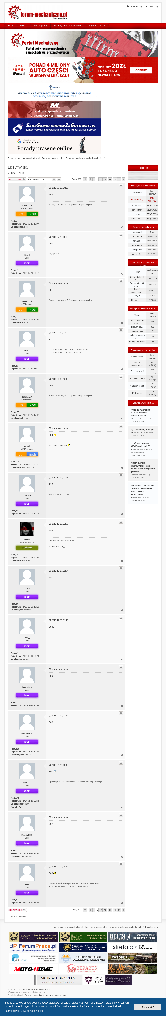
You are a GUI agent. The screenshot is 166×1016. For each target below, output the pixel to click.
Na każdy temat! (137, 386)
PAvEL (27, 638)
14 (18, 653)
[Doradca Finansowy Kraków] (83, 936)
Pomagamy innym (137, 342)
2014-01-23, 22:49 (59, 765)
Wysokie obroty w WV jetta (143, 429)
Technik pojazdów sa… (137, 336)
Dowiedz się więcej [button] (32, 1011)
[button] (85, 179)
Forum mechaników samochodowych (37, 989)
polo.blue (135, 475)
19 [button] (110, 179)
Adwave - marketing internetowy (39, 995)
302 (19, 461)
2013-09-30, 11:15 (59, 333)
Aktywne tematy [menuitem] (96, 25)
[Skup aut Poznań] (54, 109)
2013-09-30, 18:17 (59, 428)
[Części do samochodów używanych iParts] (83, 70)
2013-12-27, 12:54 (59, 571)
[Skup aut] (54, 127)
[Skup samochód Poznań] (33, 969)
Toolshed (135, 419)
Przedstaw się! (137, 371)
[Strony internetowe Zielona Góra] (33, 958)
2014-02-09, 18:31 (59, 817)
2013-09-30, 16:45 (59, 379)
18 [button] (105, 179)
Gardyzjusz (27, 687)
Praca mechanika (137, 378)
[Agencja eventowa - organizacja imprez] (132, 969)
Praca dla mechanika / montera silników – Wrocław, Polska (141, 413)
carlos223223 (137, 219)
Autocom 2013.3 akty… (137, 284)
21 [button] (119, 179)
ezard (27, 255)
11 (18, 702)
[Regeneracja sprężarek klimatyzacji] (83, 969)
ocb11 (27, 350)
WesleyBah (137, 254)
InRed (21, 173)
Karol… (134, 432)
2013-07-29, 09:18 (59, 237)
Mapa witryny (60, 995)
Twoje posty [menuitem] (40, 25)
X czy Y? (137, 296)
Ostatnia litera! (137, 331)
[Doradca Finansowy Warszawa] (107, 979)
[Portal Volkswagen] (132, 958)
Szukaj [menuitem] (23, 25)
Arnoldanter (137, 236)
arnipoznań (137, 210)
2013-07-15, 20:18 (59, 188)
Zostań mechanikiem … (137, 290)
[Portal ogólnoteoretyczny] (132, 947)
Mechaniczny (137, 200)
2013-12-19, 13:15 (59, 478)
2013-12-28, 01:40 (59, 620)
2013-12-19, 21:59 (59, 524)
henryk (27, 446)
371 (148, 218)
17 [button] (100, 179)
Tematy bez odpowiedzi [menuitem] (67, 25)
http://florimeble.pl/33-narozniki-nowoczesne (68, 349)
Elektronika (137, 393)
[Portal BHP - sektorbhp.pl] (83, 958)
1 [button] (94, 179)
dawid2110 (27, 205)
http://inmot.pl (96, 782)
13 (18, 798)
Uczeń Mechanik (137, 449)
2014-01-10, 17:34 (59, 716)
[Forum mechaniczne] (38, 12)
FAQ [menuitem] (10, 25)
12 (18, 900)
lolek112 (27, 783)
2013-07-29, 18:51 (59, 283)
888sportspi (137, 250)
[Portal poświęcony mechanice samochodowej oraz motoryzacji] (83, 44)
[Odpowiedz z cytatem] (121, 185)
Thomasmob (137, 241)
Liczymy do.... (20, 167)
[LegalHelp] (54, 145)
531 (19, 555)
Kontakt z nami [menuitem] (151, 927)
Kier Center (136, 497)
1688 (152, 198)
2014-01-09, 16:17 (59, 669)
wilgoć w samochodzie (59, 494)
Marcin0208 (26, 733)
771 (19, 221)
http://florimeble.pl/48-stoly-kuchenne (65, 352)
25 (18, 749)
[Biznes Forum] (132, 936)
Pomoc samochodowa (137, 364)
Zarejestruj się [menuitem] (136, 6)
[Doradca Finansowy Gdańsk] (33, 936)
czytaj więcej (54, 254)
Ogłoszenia (145, 497)
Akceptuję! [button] (148, 1007)
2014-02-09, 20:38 (59, 867)
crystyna (27, 495)
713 (148, 210)
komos (27, 588)
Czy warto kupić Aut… (137, 278)
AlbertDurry (137, 245)
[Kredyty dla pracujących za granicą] (83, 947)
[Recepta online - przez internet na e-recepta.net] (54, 92)
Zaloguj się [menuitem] (153, 6)
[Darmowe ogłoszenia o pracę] (33, 947)
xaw (27, 884)
